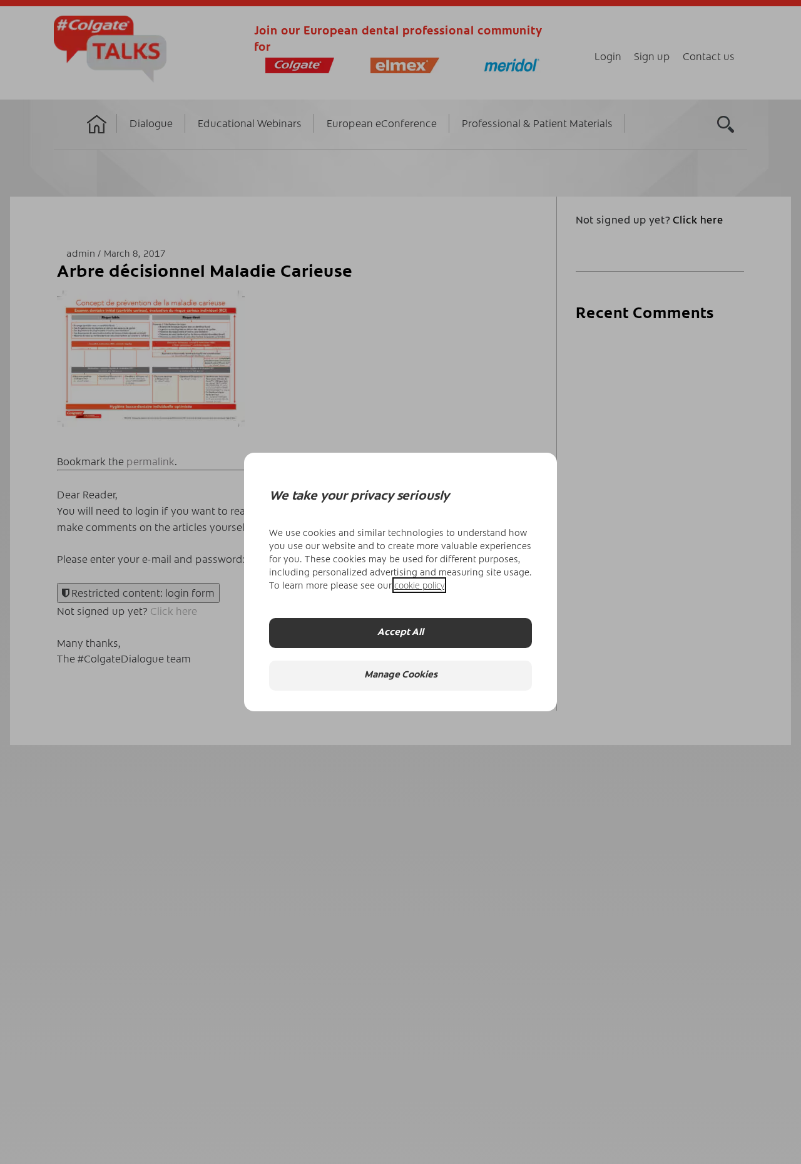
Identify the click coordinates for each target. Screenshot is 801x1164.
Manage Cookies (400, 676)
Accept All (400, 633)
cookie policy (419, 585)
